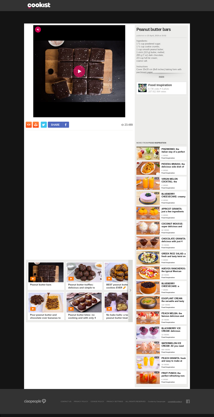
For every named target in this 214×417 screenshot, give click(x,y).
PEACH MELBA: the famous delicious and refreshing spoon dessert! (173, 314)
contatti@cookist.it (175, 401)
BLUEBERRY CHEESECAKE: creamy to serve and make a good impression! (173, 195)
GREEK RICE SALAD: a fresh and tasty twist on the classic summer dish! (174, 255)
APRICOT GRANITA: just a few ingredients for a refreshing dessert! (173, 210)
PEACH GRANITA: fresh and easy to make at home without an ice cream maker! (174, 359)
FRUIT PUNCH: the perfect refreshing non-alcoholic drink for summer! (173, 374)
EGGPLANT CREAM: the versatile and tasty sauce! (173, 300)
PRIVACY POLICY (81, 401)
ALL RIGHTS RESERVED (135, 401)
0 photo (165, 89)
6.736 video (153, 89)
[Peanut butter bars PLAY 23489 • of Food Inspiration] (46, 272)
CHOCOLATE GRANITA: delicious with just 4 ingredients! (174, 240)
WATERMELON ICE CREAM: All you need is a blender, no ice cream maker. (173, 344)
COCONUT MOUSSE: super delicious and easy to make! (172, 225)
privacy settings (115, 401)
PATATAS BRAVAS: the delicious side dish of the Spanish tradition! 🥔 (173, 165)
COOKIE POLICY (97, 401)
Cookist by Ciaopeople (156, 401)
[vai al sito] (39, 7)
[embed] (29, 125)
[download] (36, 125)
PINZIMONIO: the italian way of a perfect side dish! (173, 150)
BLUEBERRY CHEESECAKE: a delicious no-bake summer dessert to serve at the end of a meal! (172, 285)
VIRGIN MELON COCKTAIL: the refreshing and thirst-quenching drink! (172, 180)
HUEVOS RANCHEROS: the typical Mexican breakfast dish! (174, 270)
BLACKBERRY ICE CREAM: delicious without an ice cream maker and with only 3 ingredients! (173, 329)
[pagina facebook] (188, 401)
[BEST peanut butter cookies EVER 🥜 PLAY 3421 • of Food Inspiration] (122, 272)
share (55, 124)
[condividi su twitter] (44, 125)
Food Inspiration (160, 85)
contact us (66, 401)
